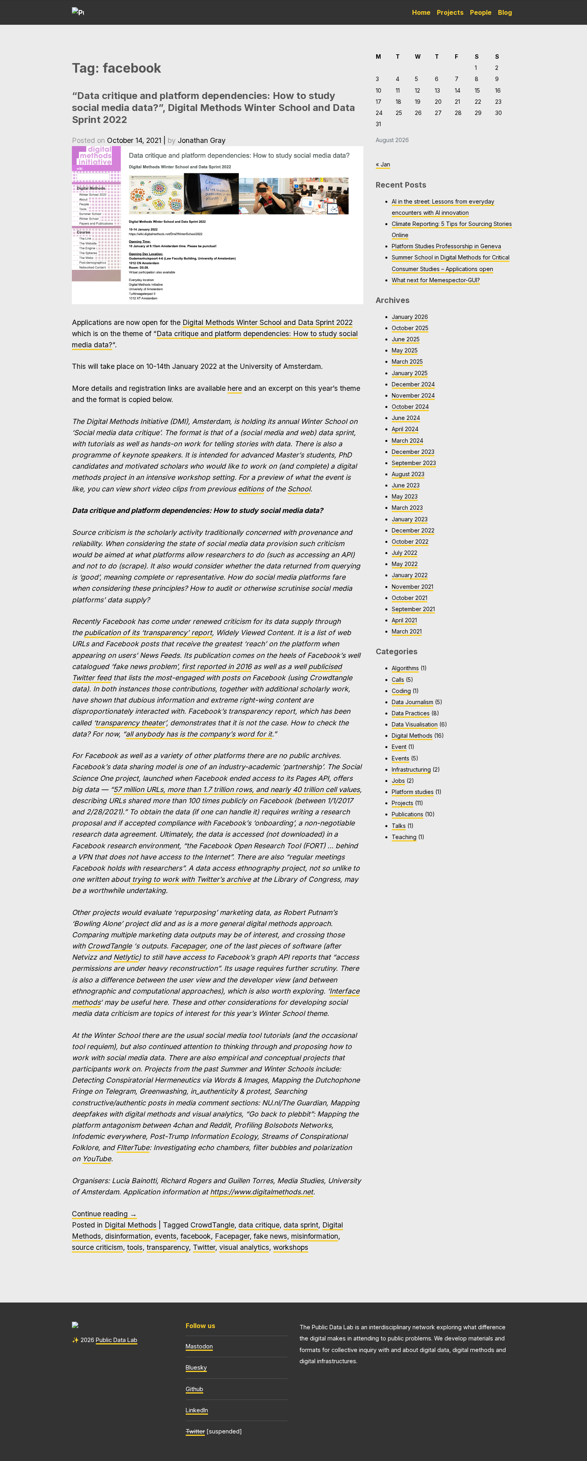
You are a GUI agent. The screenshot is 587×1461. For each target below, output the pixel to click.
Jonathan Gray (202, 140)
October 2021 (409, 597)
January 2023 (410, 519)
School (299, 489)
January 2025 (410, 373)
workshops (290, 1247)
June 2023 (406, 485)
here (235, 388)
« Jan (383, 164)
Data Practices (411, 713)
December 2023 (413, 451)
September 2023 (414, 462)
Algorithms (405, 668)
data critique (259, 1225)
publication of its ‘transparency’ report (148, 632)
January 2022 (410, 575)
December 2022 (413, 530)
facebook (195, 1236)
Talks (399, 825)
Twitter (204, 1247)
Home (421, 12)
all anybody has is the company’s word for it (199, 734)
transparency (168, 1247)
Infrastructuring (411, 769)
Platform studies (413, 791)
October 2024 (410, 406)
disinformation (128, 1236)
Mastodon (199, 1346)
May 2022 (405, 563)
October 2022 (410, 541)
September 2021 (413, 609)
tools (135, 1247)
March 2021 (407, 631)
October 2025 (410, 328)
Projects (450, 12)
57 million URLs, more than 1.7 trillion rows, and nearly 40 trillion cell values (236, 789)
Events (400, 758)
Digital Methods (131, 1225)
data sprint (301, 1225)
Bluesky (196, 1367)
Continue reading (104, 1214)
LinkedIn (197, 1410)
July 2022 (404, 552)
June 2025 (406, 339)
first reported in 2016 (216, 666)
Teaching (404, 836)
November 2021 (412, 586)
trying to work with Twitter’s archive (190, 879)
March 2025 (407, 361)
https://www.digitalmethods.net (261, 1192)
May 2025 (405, 350)
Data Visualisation (415, 724)
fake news (270, 1236)
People (481, 12)
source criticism (97, 1247)
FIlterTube (133, 1147)
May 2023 (405, 496)
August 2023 (408, 474)
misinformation (314, 1236)
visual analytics (244, 1247)
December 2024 (413, 384)
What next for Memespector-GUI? (436, 280)
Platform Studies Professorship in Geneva (446, 246)
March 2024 (407, 440)
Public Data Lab (116, 1339)
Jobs (398, 780)
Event (399, 746)
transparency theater (130, 723)
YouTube (96, 1158)
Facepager (188, 946)
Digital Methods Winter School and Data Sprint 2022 (267, 322)
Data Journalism (412, 702)
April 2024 (405, 429)
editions (251, 489)
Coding (401, 690)
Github (194, 1389)
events (165, 1236)
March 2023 (407, 507)
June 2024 (406, 417)
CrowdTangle (109, 946)
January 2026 (410, 316)
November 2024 (413, 395)
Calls (398, 679)
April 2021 (404, 620)
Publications (407, 814)
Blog (505, 12)
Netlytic (126, 957)
